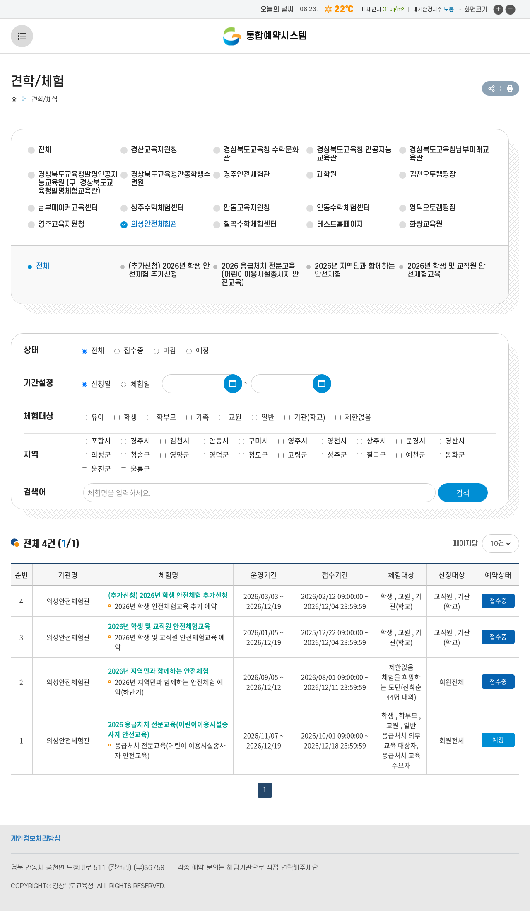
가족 (202, 417)
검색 (463, 492)
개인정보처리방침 (35, 839)
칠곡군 (376, 454)
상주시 (376, 440)
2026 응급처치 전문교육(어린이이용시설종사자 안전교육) (260, 274)
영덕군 (219, 454)
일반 (268, 417)
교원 (235, 417)
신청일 (101, 383)
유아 (97, 417)
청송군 (140, 454)
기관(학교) (309, 417)
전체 (42, 266)
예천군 (416, 454)
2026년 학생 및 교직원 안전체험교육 (446, 270)
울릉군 (140, 468)
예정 (202, 350)
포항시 (101, 440)
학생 (130, 417)
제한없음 (358, 417)
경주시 (140, 440)
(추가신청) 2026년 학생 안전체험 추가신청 (169, 270)
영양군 (180, 454)
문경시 (416, 440)
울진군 (101, 468)
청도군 (258, 454)
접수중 (134, 350)
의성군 (101, 454)
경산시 (455, 440)
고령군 (298, 454)
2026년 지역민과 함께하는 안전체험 (355, 270)
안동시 (219, 440)
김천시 (180, 440)
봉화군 (455, 454)
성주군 (337, 454)
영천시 (337, 440)
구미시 (258, 440)
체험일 (140, 383)
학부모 (166, 417)
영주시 (298, 440)
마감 (169, 350)
